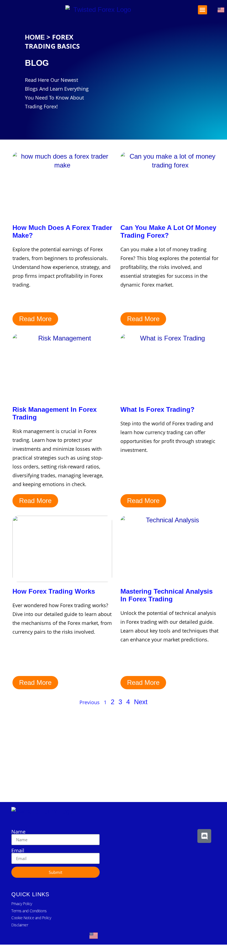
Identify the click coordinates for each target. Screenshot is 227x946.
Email (17, 850)
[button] (202, 9)
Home (35, 37)
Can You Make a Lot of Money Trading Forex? (168, 231)
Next (141, 702)
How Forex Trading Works (53, 591)
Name (18, 831)
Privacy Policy (21, 903)
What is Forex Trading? (157, 409)
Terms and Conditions (29, 910)
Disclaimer (19, 924)
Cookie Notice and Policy (31, 917)
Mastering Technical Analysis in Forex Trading (166, 595)
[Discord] (204, 836)
